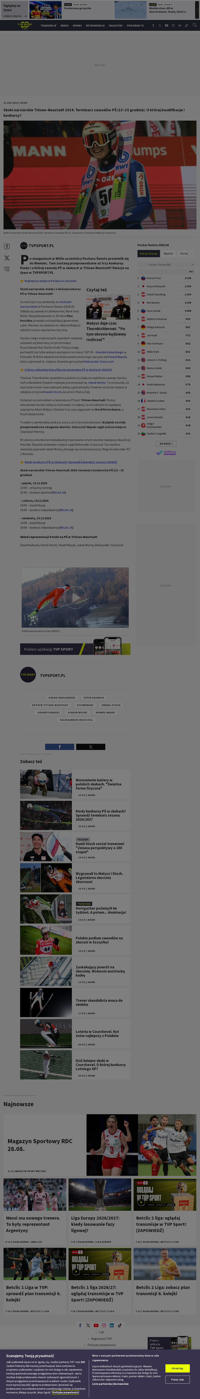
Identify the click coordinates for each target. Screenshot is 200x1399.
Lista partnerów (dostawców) (110, 1384)
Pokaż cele (177, 1379)
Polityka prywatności (66, 1392)
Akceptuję (177, 1368)
